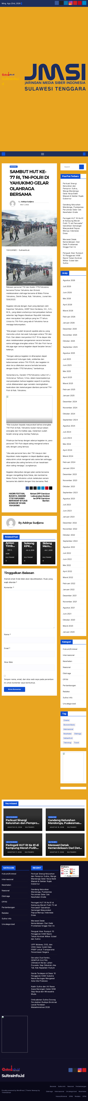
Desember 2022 (70, 523)
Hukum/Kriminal (70, 649)
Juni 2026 (67, 292)
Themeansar (6, 1092)
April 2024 (67, 450)
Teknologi (67, 743)
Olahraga (67, 673)
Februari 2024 (69, 462)
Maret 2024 (68, 456)
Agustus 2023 (69, 498)
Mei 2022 (67, 565)
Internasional (68, 655)
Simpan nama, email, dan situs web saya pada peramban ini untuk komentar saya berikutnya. (29, 681)
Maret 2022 (68, 577)
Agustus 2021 (69, 608)
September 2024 (70, 420)
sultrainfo (10, 559)
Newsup (35, 1090)
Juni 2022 (67, 559)
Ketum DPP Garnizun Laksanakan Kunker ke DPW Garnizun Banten (40, 497)
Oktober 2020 (69, 620)
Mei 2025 (67, 371)
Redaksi (66, 691)
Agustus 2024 (69, 426)
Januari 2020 (69, 632)
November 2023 (70, 480)
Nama (7, 634)
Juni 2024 (67, 438)
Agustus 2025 (69, 353)
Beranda (53, 1086)
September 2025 (70, 347)
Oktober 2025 (69, 341)
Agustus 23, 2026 (15, 827)
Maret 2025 (68, 383)
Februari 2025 (69, 389)
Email (7, 648)
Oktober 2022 (69, 535)
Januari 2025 (68, 395)
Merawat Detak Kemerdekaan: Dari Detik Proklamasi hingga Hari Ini (42, 923)
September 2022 (70, 541)
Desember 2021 (70, 595)
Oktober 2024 (69, 414)
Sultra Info (67, 697)
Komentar (9, 587)
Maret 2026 (68, 311)
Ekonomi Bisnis (69, 725)
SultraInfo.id (13, 1075)
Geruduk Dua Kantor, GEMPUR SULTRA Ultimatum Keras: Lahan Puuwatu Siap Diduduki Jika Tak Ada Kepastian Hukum (43, 963)
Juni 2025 (67, 365)
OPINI (65, 679)
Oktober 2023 (69, 486)
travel (76, 743)
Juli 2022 (67, 553)
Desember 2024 (70, 401)
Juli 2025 (67, 359)
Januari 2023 (68, 517)
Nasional (13, 166)
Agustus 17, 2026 (15, 852)
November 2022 (70, 529)
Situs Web (8, 662)
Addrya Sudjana (27, 202)
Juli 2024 (67, 432)
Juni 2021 (67, 614)
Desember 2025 (70, 329)
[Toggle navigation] (42, 154)
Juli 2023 (67, 504)
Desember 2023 (70, 474)
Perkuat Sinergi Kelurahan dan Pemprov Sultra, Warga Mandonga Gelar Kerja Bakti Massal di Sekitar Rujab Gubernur (73, 191)
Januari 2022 (68, 589)
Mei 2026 (67, 298)
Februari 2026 (69, 317)
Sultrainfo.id (68, 738)
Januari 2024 (69, 468)
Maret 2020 (68, 626)
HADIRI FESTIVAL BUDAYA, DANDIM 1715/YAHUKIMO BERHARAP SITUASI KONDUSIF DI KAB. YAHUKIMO (18, 500)
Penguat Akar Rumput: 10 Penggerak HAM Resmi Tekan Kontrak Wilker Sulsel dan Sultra (73, 258)
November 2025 (70, 335)
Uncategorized (69, 704)
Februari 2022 (69, 583)
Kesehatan (67, 661)
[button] (80, 154)
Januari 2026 (69, 323)
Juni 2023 (67, 511)
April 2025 (67, 377)
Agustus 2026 (69, 280)
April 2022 (67, 571)
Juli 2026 (67, 286)
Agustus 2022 (69, 547)
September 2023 (70, 492)
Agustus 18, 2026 (57, 827)
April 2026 (67, 304)
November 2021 (70, 601)
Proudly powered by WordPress (13, 1090)
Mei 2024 (67, 444)
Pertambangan (69, 685)
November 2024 (70, 407)
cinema (66, 720)
